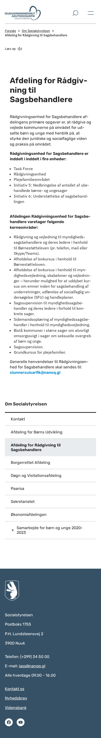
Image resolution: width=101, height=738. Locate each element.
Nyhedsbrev (16, 698)
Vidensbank (15, 707)
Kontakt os (14, 688)
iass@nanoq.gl (32, 666)
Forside (10, 31)
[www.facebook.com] (9, 722)
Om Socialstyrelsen (36, 31)
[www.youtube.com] (21, 722)
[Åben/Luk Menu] (90, 13)
